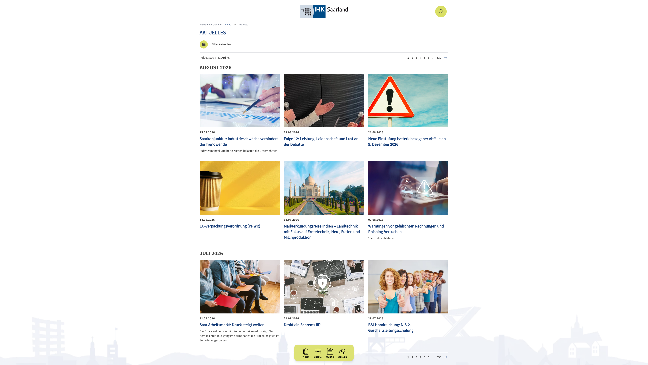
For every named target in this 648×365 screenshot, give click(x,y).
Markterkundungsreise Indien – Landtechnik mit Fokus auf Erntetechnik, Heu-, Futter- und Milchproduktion (322, 231)
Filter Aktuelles (221, 44)
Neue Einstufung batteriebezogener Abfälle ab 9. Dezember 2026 (407, 141)
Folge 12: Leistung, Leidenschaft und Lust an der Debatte (321, 141)
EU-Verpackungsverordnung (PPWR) (230, 226)
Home (228, 24)
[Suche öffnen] (441, 11)
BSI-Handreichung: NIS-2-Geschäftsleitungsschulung (390, 327)
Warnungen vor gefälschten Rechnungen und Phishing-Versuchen (406, 229)
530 (439, 58)
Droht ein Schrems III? (302, 325)
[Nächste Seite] (445, 57)
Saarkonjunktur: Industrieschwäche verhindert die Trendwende (239, 141)
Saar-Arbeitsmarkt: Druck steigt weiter (232, 325)
